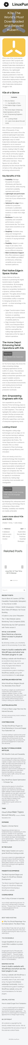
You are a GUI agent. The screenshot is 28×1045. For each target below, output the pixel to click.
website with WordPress (16, 975)
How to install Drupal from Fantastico (14, 1003)
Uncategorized (18, 815)
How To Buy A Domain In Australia (13, 898)
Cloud (4, 812)
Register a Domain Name (10, 826)
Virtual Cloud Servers (9, 631)
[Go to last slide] (6, 567)
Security (12, 815)
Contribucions (8, 722)
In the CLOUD (7, 847)
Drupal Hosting (8, 999)
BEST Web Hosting (9, 917)
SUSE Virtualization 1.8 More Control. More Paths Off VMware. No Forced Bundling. (14, 609)
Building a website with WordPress (13, 658)
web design (20, 675)
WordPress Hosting (8, 963)
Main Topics (18, 812)
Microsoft (5, 815)
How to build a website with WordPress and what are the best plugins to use (14, 652)
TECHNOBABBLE (8, 938)
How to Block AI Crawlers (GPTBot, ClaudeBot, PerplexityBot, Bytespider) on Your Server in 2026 (14, 601)
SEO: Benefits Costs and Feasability (13, 754)
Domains (5, 822)
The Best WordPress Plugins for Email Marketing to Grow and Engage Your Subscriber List (14, 728)
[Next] (22, 567)
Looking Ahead (11, 119)
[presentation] (14, 561)
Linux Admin (10, 34)
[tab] (12, 580)
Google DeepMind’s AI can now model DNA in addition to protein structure (12, 944)
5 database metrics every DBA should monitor (6, 534)
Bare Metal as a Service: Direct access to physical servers (12, 636)
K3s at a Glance (8, 101)
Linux (9, 812)
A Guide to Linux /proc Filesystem (13, 616)
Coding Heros (7, 894)
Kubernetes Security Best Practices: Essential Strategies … (21, 535)
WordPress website (8, 673)
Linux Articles (14, 9)
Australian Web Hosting (12, 679)
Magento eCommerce (10, 871)
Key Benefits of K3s (12, 103)
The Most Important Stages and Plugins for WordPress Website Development (12, 877)
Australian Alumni (9, 705)
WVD (9, 817)
